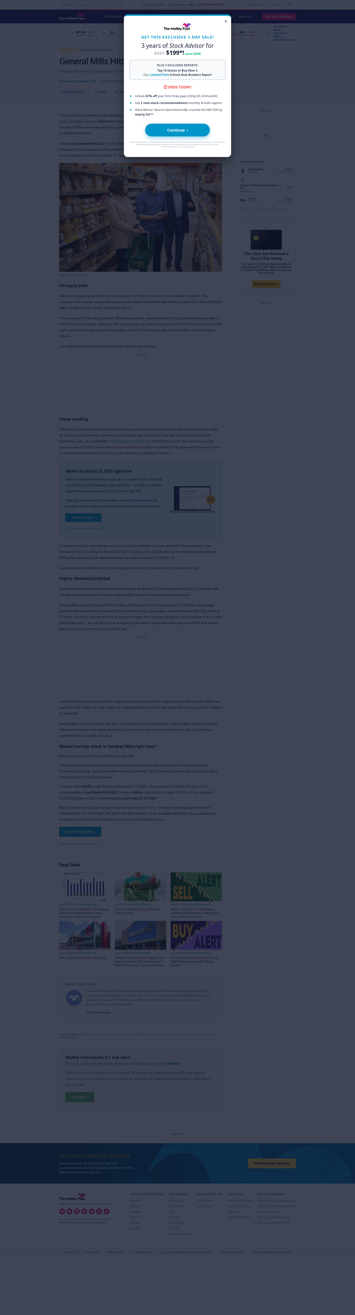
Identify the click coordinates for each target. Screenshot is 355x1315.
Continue (177, 130)
